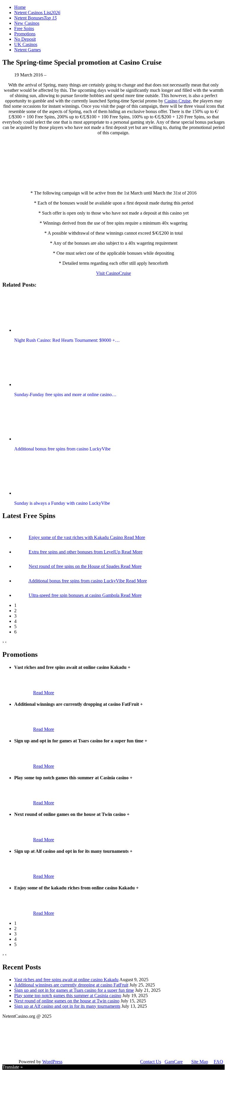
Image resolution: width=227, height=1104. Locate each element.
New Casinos (26, 23)
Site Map (199, 1061)
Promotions (24, 33)
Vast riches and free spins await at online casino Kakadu (66, 979)
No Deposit (25, 39)
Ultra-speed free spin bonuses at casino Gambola (75, 595)
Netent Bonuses (35, 17)
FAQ (218, 1061)
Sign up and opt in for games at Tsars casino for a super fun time (74, 990)
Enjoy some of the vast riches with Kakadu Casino (76, 537)
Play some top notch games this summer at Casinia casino (67, 995)
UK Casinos (25, 44)
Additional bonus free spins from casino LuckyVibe (77, 580)
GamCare (174, 1061)
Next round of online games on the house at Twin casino (66, 1000)
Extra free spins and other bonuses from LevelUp (75, 551)
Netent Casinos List (37, 12)
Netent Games (27, 49)
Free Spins (24, 28)
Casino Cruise (177, 100)
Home (20, 7)
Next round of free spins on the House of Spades (75, 566)
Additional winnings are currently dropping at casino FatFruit (71, 984)
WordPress (52, 1061)
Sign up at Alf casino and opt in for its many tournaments (67, 1006)
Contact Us (150, 1061)
